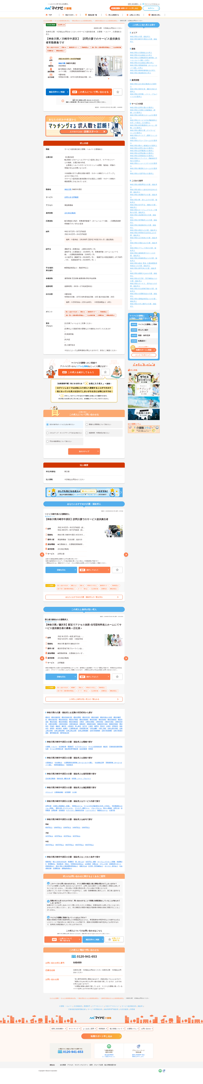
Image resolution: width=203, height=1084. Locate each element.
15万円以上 (49, 836)
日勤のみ (95, 864)
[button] (84, 451)
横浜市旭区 (93, 719)
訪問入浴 (67, 197)
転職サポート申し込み (101, 1036)
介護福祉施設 (58, 792)
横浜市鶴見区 (55, 717)
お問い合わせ (146, 1029)
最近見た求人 (156, 15)
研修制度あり (49, 866)
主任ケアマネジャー (112, 1006)
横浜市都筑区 (73, 722)
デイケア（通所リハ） (82, 808)
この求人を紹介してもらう (78, 372)
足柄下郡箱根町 (95, 730)
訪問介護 (48, 806)
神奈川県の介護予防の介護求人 (142, 173)
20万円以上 (58, 836)
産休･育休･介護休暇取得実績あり (67, 866)
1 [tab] (108, 78)
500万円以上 (89, 845)
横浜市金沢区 (52, 719)
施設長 (105, 746)
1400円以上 (76, 827)
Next (126, 554)
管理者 (90, 749)
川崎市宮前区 (63, 724)
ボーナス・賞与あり (111, 866)
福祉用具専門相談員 (71, 749)
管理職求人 (51, 864)
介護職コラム (132, 1029)
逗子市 (84, 726)
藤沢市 (64, 726)
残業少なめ (83, 866)
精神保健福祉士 (59, 765)
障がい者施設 (107, 808)
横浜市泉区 (53, 722)
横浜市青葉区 (63, 722)
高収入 (67, 864)
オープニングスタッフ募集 (106, 862)
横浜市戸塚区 (73, 719)
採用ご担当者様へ (57, 1029)
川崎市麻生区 (73, 724)
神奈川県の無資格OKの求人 (140, 73)
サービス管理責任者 (56, 749)
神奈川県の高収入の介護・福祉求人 (143, 230)
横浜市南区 (95, 717)
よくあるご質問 (88, 1029)
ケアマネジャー (97, 1006)
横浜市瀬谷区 (112, 719)
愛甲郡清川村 (64, 733)
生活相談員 (62, 746)
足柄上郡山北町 (71, 730)
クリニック (49, 792)
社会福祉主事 (99, 762)
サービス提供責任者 (95, 746)
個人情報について (116, 1029)
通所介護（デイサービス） (65, 808)
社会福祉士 (58, 762)
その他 (74, 792)
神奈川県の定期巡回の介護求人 (142, 156)
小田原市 (71, 726)
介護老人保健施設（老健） (62, 806)
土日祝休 (88, 864)
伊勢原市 (115, 726)
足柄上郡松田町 (59, 730)
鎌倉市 (58, 726)
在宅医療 (68, 792)
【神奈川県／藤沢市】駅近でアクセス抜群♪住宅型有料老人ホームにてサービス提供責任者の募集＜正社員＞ (83, 626)
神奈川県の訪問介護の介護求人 (142, 107)
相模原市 (82, 724)
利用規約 (102, 1029)
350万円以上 (69, 845)
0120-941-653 (87, 956)
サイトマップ (73, 1029)
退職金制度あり (67, 868)
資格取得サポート (115, 864)
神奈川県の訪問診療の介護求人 (142, 153)
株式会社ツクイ (50, 516)
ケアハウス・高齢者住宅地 (75, 810)
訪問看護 (75, 197)
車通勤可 (71, 862)
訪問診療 (54, 810)
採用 (91, 1065)
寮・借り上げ (79, 862)
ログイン (151, 8)
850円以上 (48, 827)
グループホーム (96, 808)
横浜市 (47, 717)
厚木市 (102, 726)
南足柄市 (59, 728)
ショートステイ (90, 810)
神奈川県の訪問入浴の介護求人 (142, 148)
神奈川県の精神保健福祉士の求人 (142, 70)
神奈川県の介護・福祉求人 (140, 36)
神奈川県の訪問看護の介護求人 (142, 151)
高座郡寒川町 (84, 728)
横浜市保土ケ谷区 (106, 717)
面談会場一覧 (92, 15)
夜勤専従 (48, 862)
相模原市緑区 (91, 724)
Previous (42, 554)
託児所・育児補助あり (95, 866)
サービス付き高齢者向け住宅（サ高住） (97, 806)
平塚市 (52, 726)
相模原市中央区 (102, 724)
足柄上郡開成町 (83, 730)
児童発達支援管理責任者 (77, 1009)
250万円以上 (49, 845)
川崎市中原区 (109, 722)
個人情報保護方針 (110, 1065)
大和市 (108, 726)
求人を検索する (113, 15)
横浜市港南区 (84, 719)
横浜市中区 (86, 717)
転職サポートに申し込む (125, 8)
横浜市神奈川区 (67, 717)
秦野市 (96, 726)
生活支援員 (83, 749)
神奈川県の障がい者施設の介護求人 (143, 146)
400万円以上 (79, 845)
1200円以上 (67, 827)
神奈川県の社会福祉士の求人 (141, 55)
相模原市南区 (113, 724)
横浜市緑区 (102, 719)
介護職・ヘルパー (51, 746)
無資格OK (69, 765)
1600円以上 (86, 827)
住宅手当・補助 (91, 862)
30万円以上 (76, 836)
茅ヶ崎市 (78, 726)
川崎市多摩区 (52, 724)
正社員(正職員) (70, 213)
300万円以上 (59, 845)
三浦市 (90, 726)
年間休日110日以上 (77, 864)
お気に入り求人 (135, 15)
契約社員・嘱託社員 (63, 778)
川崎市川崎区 (89, 722)
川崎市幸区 (99, 722)
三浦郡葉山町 (73, 728)
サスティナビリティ (81, 1065)
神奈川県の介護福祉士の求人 (141, 53)
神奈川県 (61, 63)
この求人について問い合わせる (91, 92)
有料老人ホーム (77, 806)
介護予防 (112, 810)
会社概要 (63, 1065)
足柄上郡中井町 (113, 728)
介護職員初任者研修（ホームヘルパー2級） (78, 762)
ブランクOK (104, 864)
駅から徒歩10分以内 (59, 862)
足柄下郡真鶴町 (107, 730)
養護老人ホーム (102, 810)
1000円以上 (58, 827)
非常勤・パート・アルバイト (81, 778)
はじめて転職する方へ (143, 355)
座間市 (52, 728)
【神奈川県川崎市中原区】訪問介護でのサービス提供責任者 (76, 519)
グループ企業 (98, 1065)
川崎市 (82, 722)
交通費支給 (56, 868)
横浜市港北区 (63, 719)
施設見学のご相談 (57, 92)
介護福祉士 (49, 762)
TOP (50, 15)
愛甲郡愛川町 (54, 733)
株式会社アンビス (51, 622)
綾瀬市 (65, 728)
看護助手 (71, 746)
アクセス (70, 1065)
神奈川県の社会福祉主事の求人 (142, 63)
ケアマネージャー (81, 746)
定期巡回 (62, 810)
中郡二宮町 (102, 728)
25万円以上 (67, 836)
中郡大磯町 (93, 728)
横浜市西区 (77, 717)
